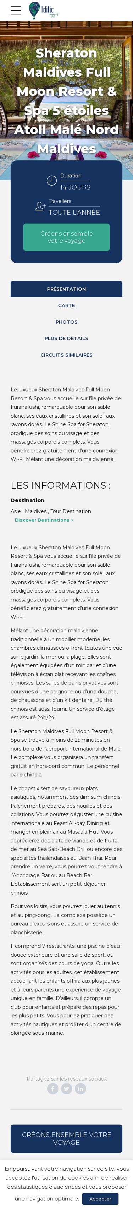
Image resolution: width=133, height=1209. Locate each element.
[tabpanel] (66, 100)
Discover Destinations (42, 520)
